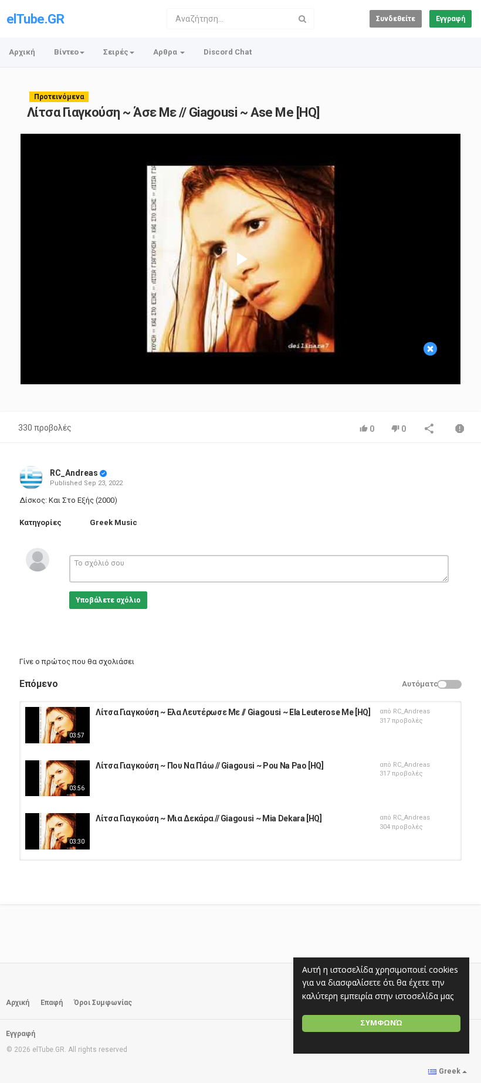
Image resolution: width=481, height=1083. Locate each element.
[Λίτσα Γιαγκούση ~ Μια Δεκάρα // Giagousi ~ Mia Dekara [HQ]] (57, 831)
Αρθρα (166, 52)
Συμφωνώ (381, 1023)
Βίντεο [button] (66, 52)
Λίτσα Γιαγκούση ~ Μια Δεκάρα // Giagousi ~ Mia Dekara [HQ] (209, 818)
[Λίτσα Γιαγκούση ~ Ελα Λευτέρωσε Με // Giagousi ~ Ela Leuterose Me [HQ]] (57, 725)
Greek (449, 1071)
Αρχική (22, 52)
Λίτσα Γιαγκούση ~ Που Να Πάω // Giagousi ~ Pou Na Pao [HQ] (210, 765)
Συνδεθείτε (395, 19)
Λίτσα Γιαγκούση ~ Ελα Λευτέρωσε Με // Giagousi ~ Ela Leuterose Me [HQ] (233, 712)
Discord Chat (228, 52)
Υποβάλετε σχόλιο (108, 600)
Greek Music (113, 522)
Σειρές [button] (115, 52)
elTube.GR (35, 19)
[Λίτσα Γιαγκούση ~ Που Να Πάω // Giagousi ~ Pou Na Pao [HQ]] (57, 778)
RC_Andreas (74, 473)
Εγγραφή (450, 19)
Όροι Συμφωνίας (103, 1003)
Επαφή (51, 1003)
